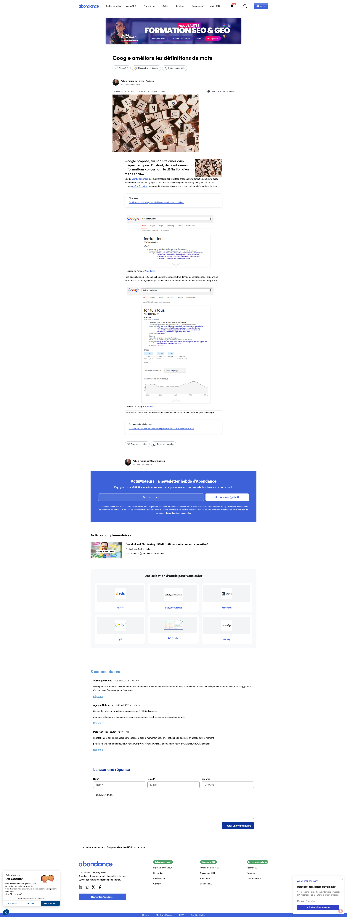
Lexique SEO (206, 883)
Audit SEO (215, 6)
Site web (206, 779)
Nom (96, 779)
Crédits (145, 915)
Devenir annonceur (162, 867)
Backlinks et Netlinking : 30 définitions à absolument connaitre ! (156, 202)
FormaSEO (252, 867)
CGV (181, 915)
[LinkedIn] (80, 887)
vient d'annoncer (140, 179)
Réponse (98, 696)
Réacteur (251, 873)
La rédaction (159, 878)
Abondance (150, 271)
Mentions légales (164, 915)
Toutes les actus (113, 6)
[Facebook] (100, 887)
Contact (157, 883)
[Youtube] (87, 887)
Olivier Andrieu (146, 81)
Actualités (100, 847)
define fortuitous (140, 186)
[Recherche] (245, 6)
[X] (93, 887)
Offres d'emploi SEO (210, 867)
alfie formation (254, 878)
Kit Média (158, 873)
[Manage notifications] (340, 911)
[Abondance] (89, 6)
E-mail (151, 779)
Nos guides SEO (207, 873)
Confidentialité (197, 915)
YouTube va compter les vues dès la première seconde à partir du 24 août (161, 428)
